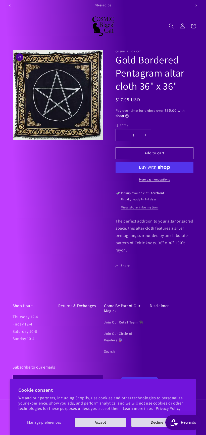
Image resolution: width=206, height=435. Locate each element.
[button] (10, 25)
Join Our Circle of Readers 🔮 (118, 336)
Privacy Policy (168, 408)
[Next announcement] (196, 5)
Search (109, 351)
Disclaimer (159, 305)
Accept (100, 422)
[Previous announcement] (9, 5)
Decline (157, 422)
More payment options (154, 179)
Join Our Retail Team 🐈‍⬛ (123, 322)
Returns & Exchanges (77, 305)
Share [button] (125, 265)
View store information (139, 207)
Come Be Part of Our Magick (122, 308)
